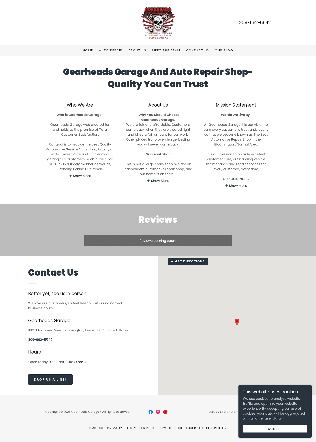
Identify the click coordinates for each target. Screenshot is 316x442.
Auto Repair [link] (110, 50)
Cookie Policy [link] (213, 428)
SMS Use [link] (96, 428)
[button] (80, 175)
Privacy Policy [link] (121, 428)
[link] (158, 22)
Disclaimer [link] (185, 428)
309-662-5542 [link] (255, 23)
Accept (275, 429)
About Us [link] (137, 50)
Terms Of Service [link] (155, 428)
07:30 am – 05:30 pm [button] (66, 362)
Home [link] (88, 50)
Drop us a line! (50, 379)
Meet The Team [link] (166, 50)
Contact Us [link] (197, 50)
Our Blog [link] (224, 50)
